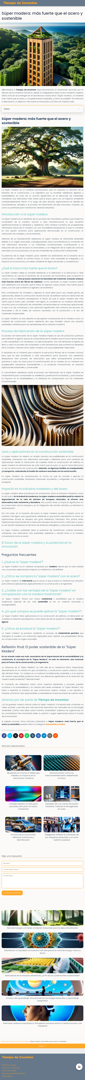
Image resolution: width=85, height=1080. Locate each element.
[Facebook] (4, 735)
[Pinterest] (21, 735)
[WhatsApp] (26, 735)
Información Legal (8, 1065)
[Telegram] (44, 735)
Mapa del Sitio (7, 1076)
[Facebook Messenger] (9, 735)
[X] (15, 735)
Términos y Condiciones (11, 1068)
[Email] (49, 735)
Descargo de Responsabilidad (13, 1073)
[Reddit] (55, 735)
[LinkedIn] (38, 735)
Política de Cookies (9, 1071)
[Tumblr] (32, 735)
